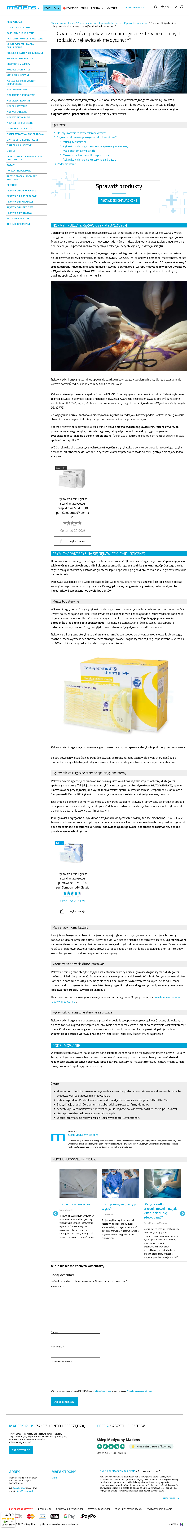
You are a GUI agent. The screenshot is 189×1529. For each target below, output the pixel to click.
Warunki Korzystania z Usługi (139, 1390)
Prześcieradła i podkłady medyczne (22, 177)
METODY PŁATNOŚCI (99, 1509)
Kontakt (112, 8)
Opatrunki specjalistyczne (23, 140)
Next (182, 1214)
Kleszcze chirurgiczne (20, 58)
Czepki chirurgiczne (18, 27)
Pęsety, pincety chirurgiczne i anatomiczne (24, 158)
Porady (95, 8)
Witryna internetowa (61, 1361)
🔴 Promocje (70, 8)
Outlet (11, 151)
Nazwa (55, 1332)
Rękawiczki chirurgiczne (21, 190)
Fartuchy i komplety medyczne (25, 38)
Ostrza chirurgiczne (19, 145)
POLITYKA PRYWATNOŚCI (69, 1509)
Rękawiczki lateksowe (20, 201)
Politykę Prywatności (102, 1390)
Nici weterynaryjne (18, 117)
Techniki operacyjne (19, 224)
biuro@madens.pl (24, 1491)
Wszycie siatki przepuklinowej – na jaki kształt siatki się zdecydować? (160, 1211)
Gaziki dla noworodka (75, 1204)
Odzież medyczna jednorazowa (25, 134)
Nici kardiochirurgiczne (21, 95)
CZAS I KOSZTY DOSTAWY (128, 1509)
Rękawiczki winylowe (19, 213)
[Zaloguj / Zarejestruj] (175, 7)
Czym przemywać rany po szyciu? (119, 1206)
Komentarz (57, 1286)
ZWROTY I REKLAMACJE (159, 1509)
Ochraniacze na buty (19, 128)
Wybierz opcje (77, 541)
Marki (84, 8)
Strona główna (58, 23)
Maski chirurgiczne (18, 75)
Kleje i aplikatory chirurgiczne (25, 53)
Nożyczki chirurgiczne (20, 123)
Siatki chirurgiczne (18, 218)
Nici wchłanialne (17, 112)
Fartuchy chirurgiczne (20, 33)
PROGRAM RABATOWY (21, 1509)
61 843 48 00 (19, 1488)
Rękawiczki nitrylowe (20, 207)
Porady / (72, 23)
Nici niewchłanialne (19, 100)
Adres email (57, 1346)
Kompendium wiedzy (18, 64)
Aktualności (14, 22)
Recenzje (12, 185)
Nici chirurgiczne (17, 89)
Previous (55, 1214)
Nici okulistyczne (17, 106)
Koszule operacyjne (18, 69)
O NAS (54, 1477)
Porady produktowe (19, 170)
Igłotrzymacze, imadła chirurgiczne (20, 45)
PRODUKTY (50, 8)
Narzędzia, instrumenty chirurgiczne (21, 82)
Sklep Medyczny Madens (83, 1134)
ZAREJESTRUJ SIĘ (21, 1450)
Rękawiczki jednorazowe (22, 196)
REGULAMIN (44, 1509)
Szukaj (156, 7)
